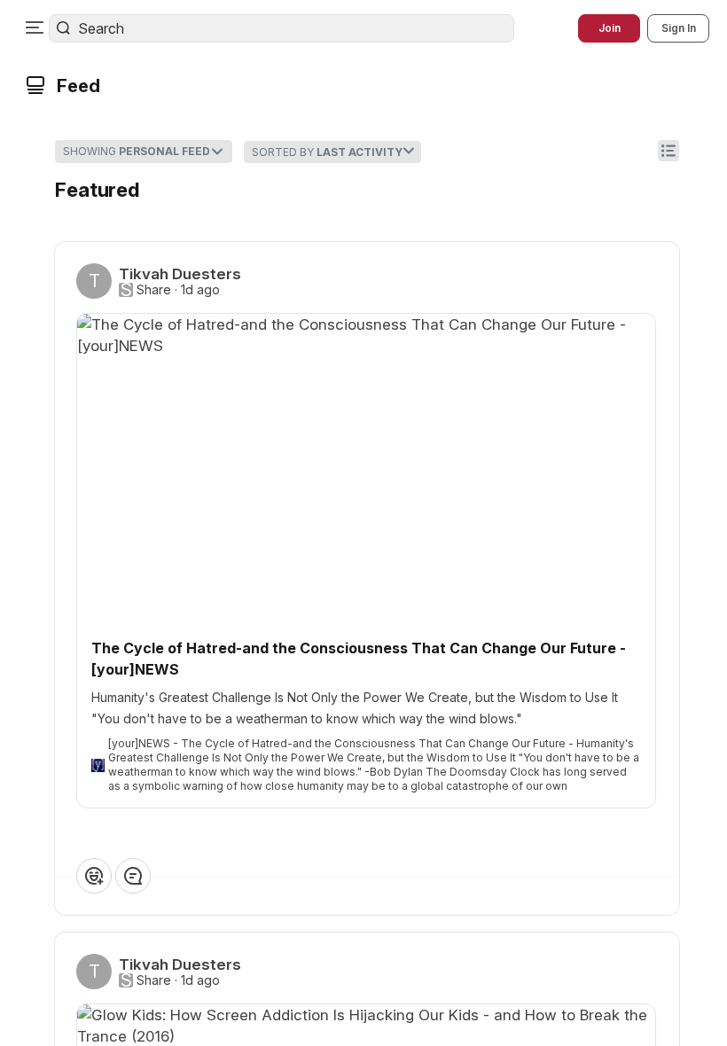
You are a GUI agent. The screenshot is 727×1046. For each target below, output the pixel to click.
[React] (94, 876)
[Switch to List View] (668, 150)
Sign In (678, 28)
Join (609, 28)
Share (154, 290)
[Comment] (133, 876)
